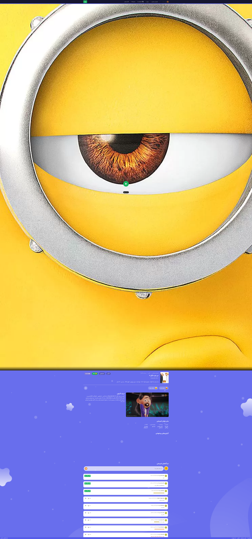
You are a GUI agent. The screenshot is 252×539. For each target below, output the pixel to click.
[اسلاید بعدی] (83, 447)
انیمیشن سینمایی (154, 1)
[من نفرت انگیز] (143, 447)
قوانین (238, 538)
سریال (147, 1)
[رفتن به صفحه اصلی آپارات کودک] (165, 2)
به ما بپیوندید (234, 538)
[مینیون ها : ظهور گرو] (109, 447)
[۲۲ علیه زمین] (92, 447)
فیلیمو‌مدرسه (139, 1)
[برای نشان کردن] (86, 388)
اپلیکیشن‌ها (249, 538)
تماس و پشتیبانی (243, 538)
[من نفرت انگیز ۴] (126, 447)
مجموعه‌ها (133, 1)
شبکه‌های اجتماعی (4, 538)
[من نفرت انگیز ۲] (160, 447)
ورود (85, 1)
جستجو (125, 1)
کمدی (149, 373)
